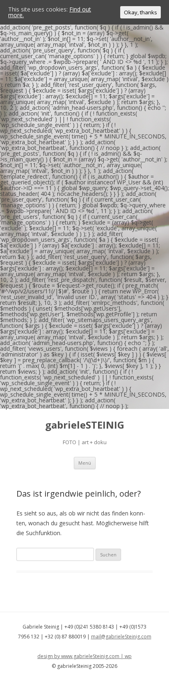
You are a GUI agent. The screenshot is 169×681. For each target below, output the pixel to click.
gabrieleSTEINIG (84, 425)
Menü (84, 463)
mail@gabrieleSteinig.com (121, 636)
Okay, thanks (140, 12)
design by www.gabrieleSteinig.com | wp (84, 656)
